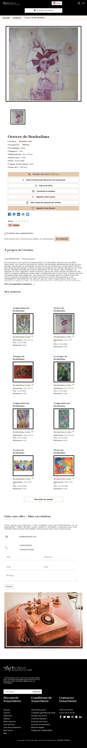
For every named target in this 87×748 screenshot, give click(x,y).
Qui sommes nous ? (39, 710)
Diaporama (8, 716)
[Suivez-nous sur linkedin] (19, 214)
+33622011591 (25, 545)
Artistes (7, 710)
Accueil (6, 18)
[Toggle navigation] (83, 3)
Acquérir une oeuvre (39, 716)
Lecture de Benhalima (19, 452)
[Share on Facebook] (10, 214)
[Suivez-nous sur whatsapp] (23, 214)
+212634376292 (26, 550)
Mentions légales (37, 727)
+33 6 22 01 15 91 (66, 710)
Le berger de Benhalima (60, 358)
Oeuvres (17, 18)
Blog (5, 733)
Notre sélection (10, 721)
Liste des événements (12, 727)
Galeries (7, 719)
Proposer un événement (40, 724)
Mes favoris (8, 730)
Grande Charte (63, 740)
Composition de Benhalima (21, 310)
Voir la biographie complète (18, 284)
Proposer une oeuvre (39, 721)
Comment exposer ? (39, 719)
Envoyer (9, 586)
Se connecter (62, 239)
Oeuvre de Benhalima (59, 310)
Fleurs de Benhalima (59, 452)
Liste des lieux (9, 724)
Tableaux (25, 145)
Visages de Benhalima (19, 358)
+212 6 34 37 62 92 (67, 713)
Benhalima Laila (25, 141)
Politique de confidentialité (41, 730)
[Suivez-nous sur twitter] (28, 214)
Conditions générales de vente (43, 713)
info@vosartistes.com (27, 537)
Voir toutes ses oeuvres (43, 499)
